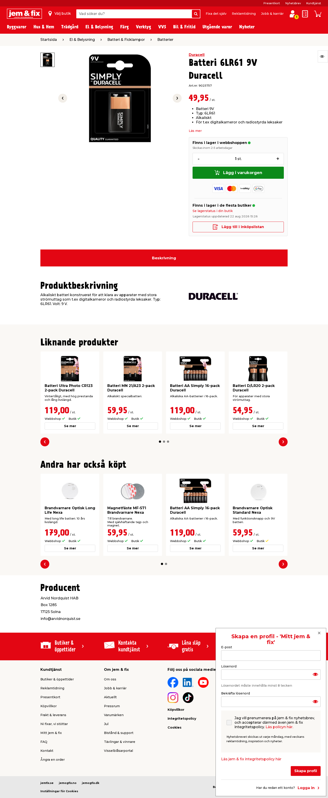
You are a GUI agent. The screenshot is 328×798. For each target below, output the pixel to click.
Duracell (197, 55)
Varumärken (114, 715)
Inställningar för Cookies (59, 791)
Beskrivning (164, 258)
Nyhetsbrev (293, 3)
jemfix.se (47, 782)
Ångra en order (52, 760)
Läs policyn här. (279, 727)
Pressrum (112, 706)
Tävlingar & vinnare (119, 742)
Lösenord (229, 666)
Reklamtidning (244, 14)
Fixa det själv (216, 14)
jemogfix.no (68, 782)
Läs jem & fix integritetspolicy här (251, 759)
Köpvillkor (48, 706)
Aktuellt (110, 697)
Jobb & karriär (272, 14)
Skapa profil (305, 771)
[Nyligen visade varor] (323, 56)
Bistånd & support (118, 733)
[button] (160, 442)
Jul (106, 724)
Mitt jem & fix (51, 733)
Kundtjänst (313, 3)
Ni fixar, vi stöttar (54, 724)
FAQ (43, 742)
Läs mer (195, 131)
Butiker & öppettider (57, 679)
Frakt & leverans (53, 715)
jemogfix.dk (90, 782)
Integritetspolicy (182, 719)
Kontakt (46, 751)
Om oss (110, 679)
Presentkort (272, 3)
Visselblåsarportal (118, 751)
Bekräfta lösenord (235, 693)
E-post (226, 647)
